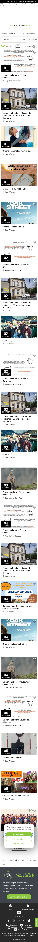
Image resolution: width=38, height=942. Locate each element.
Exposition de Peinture (12, 758)
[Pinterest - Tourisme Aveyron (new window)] (24, 920)
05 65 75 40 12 (29, 927)
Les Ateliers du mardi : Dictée (15, 189)
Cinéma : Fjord (8, 340)
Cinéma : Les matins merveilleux (16, 151)
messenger (21, 860)
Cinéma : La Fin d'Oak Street (14, 227)
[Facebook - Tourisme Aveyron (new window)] (8, 920)
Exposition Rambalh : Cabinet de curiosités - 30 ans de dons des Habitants (16, 115)
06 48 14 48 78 (22, 929)
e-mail (11, 860)
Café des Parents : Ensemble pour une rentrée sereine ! (17, 607)
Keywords (7, 39)
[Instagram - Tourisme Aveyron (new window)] (19, 920)
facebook (32, 860)
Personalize (19, 839)
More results (18, 848)
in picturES (19, 916)
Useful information (28, 909)
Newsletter (36, 922)
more (3, 864)
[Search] (24, 39)
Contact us (13, 925)
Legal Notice (16, 939)
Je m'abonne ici (17, 896)
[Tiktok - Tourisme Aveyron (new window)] (29, 920)
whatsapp (14, 927)
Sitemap (23, 939)
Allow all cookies (19, 834)
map (10, 909)
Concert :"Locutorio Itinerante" (15, 795)
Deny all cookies (19, 844)
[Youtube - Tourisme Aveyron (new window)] (13, 920)
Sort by (18, 46)
